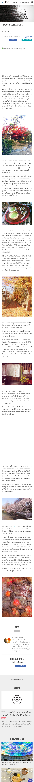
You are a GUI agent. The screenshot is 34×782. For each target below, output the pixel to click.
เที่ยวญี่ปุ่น (14, 2)
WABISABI (17, 631)
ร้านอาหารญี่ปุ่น (24, 2)
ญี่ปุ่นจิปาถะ (5, 28)
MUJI (15, 526)
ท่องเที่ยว (3, 718)
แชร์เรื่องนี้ (21, 666)
